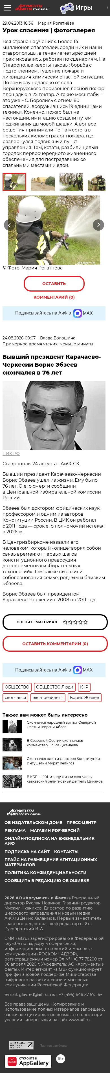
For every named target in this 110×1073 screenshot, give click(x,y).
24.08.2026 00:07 (19, 338)
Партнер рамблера (53, 1045)
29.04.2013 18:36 (18, 23)
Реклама (15, 830)
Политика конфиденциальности (46, 872)
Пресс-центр (81, 822)
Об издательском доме (33, 822)
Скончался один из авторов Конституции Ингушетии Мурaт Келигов (63, 761)
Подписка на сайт (27, 851)
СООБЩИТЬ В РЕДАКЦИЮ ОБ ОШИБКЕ (47, 880)
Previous (9, 225)
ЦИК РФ (11, 453)
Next (98, 225)
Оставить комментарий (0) (54, 286)
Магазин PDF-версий (55, 830)
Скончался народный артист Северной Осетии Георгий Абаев (61, 724)
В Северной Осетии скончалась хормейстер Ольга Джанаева (55, 742)
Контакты (66, 851)
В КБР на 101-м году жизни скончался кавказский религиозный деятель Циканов (65, 779)
